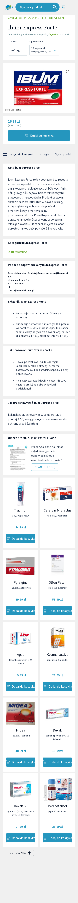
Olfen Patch (57, 582)
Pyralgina (21, 582)
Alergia (44, 154)
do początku (18, 853)
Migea (20, 730)
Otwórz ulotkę (44, 467)
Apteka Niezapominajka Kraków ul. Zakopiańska (22, 18)
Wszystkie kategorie (21, 154)
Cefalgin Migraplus (57, 510)
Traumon (20, 510)
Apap (20, 654)
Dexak (57, 730)
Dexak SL (20, 806)
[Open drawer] (71, 7)
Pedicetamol (57, 806)
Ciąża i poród (63, 154)
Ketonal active (57, 654)
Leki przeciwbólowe (53, 18)
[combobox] (37, 7)
